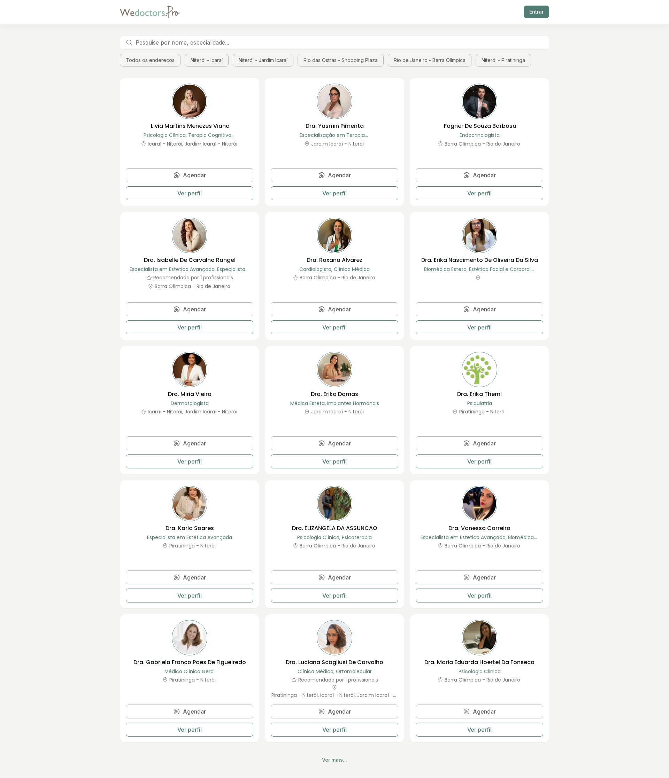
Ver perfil (189, 193)
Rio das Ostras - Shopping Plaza (340, 60)
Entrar (536, 12)
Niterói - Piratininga (503, 60)
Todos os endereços (150, 60)
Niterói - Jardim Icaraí (263, 60)
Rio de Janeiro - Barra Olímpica (430, 60)
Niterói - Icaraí (207, 60)
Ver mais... (334, 760)
